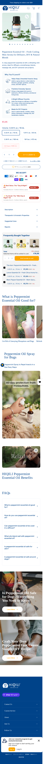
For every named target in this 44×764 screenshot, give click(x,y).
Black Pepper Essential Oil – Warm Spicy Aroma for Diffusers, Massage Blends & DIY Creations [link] (22, 280)
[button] (5, 258)
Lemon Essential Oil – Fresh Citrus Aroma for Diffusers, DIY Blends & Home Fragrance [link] (22, 273)
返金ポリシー (8, 754)
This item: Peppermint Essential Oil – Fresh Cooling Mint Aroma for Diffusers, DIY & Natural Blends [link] (21, 265)
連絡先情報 (21, 757)
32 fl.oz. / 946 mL (10, 146)
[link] (8, 243)
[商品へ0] (9, 44)
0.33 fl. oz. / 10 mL (11, 133)
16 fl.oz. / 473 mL (30, 139)
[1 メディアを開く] (27, 16)
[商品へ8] (27, 44)
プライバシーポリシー (18, 754)
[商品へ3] (15, 44)
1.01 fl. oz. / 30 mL (29, 133)
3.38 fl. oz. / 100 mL (11, 139)
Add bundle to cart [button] (26, 258)
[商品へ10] (33, 44)
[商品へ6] (22, 44)
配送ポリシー (34, 754)
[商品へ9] (30, 44)
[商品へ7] (25, 44)
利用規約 (27, 754)
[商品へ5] (20, 44)
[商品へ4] (17, 44)
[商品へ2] (12, 44)
